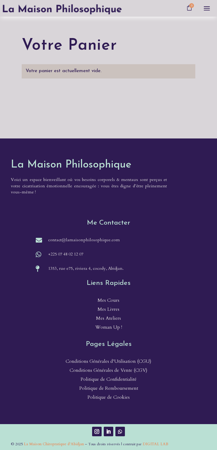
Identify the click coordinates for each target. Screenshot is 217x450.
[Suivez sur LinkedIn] (108, 431)
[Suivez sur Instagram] (97, 431)
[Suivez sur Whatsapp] (120, 431)
